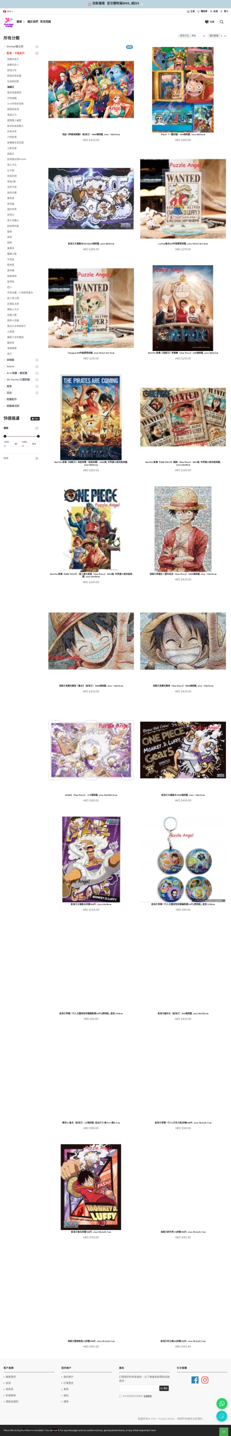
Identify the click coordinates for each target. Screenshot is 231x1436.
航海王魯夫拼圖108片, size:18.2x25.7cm (91, 1232)
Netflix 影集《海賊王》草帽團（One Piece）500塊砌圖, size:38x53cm (183, 353)
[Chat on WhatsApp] (222, 1403)
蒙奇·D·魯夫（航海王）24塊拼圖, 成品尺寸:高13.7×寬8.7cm (91, 1123)
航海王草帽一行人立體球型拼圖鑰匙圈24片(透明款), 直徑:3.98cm (183, 904)
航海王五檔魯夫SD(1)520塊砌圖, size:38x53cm (91, 244)
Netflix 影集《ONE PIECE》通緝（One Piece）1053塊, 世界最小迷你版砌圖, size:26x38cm (183, 463)
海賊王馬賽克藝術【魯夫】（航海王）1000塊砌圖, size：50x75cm (91, 686)
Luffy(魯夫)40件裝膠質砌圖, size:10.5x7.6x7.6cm (183, 244)
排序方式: (184, 35)
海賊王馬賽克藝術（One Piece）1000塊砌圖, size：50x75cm (183, 686)
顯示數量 (214, 35)
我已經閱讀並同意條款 (137, 1396)
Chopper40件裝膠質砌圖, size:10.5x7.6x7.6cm (91, 353)
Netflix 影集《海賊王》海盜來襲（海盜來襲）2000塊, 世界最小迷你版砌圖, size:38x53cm (91, 463)
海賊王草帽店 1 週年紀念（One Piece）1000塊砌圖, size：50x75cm (183, 574)
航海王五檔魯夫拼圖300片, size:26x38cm (91, 904)
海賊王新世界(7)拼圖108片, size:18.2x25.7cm (183, 1232)
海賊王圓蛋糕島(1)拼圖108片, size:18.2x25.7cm (91, 1341)
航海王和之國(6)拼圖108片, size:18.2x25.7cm (183, 1341)
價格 (6, 428)
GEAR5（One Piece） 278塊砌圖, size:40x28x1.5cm (91, 795)
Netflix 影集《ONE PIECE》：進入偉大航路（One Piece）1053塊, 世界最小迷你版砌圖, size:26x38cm (91, 575)
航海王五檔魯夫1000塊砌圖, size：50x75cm (183, 795)
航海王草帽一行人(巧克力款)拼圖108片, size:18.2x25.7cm (183, 1123)
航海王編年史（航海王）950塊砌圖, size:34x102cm (183, 1013)
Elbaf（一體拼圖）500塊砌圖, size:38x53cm (183, 134)
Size (6, 458)
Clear (36, 418)
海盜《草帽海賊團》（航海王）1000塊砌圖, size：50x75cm (91, 134)
